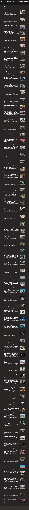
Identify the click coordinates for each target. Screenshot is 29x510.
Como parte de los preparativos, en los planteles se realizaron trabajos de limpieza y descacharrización (11, 33)
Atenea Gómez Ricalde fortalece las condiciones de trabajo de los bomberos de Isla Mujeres (11, 388)
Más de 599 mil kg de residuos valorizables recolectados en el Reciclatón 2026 (11, 26)
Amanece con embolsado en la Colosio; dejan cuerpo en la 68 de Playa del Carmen (11, 375)
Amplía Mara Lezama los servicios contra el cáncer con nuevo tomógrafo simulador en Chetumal (11, 270)
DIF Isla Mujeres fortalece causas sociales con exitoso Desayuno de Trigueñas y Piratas (11, 19)
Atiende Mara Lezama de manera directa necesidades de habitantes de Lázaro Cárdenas (10, 140)
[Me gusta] (4, 23)
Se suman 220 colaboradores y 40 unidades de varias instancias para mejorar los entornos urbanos (10, 417)
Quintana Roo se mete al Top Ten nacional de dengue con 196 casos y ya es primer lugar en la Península (11, 347)
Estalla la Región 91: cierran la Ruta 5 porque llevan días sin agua (11, 409)
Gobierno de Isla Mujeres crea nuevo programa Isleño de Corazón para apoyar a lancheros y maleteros (11, 119)
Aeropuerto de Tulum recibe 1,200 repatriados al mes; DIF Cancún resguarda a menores (11, 78)
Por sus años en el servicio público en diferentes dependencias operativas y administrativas (9, 149)
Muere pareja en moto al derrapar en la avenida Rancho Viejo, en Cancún (10, 65)
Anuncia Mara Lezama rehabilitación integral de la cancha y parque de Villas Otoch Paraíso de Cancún (10, 430)
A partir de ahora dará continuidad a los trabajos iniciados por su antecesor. (11, 177)
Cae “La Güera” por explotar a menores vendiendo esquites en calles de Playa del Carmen (11, 311)
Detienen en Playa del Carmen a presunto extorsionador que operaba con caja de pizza (11, 256)
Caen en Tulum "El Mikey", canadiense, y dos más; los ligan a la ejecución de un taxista (11, 161)
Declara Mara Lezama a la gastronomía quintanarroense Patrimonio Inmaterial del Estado (11, 45)
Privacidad (15, 506)
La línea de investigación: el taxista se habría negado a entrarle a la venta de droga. (10, 163)
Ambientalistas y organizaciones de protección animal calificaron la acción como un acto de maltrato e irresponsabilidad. (10, 335)
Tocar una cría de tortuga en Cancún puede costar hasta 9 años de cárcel (11, 243)
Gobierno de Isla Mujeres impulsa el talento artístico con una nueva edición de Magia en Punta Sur (11, 361)
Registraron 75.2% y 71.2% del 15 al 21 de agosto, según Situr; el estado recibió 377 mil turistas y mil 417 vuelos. (11, 292)
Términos (17, 506)
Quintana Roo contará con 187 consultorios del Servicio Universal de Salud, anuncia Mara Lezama (11, 216)
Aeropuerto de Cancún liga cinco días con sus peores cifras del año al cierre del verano (11, 230)
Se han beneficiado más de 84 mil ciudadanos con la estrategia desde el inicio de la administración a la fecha (10, 453)
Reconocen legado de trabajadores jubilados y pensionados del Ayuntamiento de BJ (11, 147)
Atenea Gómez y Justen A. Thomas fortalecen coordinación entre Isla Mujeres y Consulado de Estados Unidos (11, 437)
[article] (14, 13)
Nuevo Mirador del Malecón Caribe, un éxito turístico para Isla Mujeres (11, 465)
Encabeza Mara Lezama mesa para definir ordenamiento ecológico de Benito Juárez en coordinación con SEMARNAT (11, 354)
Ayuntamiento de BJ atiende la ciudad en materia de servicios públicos (11, 52)
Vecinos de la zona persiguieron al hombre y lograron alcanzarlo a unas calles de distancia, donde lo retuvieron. (11, 501)
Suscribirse (21, 1)
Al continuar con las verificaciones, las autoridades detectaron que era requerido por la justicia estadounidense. (11, 101)
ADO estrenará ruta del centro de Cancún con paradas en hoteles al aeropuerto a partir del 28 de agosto (11, 236)
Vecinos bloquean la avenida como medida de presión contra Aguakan (11, 410)
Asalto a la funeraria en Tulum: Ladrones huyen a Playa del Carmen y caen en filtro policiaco (11, 58)
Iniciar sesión (26, 1)
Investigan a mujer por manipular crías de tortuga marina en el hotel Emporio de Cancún (11, 297)
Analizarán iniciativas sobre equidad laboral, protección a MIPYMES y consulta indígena (11, 208)
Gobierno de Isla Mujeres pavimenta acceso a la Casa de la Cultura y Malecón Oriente (11, 134)
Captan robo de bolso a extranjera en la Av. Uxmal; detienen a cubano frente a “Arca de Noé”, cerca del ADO (11, 422)
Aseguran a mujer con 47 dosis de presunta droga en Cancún (11, 250)
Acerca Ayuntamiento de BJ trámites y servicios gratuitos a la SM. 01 (10, 106)
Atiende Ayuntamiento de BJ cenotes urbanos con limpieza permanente (10, 202)
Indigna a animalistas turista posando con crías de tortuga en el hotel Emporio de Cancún (11, 333)
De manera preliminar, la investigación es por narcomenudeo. (9, 156)
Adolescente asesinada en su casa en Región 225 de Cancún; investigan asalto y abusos (11, 182)
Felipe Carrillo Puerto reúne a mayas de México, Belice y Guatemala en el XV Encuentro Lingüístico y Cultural (10, 91)
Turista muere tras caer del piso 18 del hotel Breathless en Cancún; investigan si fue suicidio (11, 444)
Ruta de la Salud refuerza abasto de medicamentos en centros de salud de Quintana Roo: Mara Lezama (10, 11)
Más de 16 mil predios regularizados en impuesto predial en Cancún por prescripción (10, 340)
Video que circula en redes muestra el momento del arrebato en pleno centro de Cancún (11, 425)
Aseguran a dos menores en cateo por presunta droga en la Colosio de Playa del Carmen (11, 154)
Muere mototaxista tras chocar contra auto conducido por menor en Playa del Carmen (11, 85)
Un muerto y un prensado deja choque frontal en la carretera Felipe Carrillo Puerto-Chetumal (11, 486)
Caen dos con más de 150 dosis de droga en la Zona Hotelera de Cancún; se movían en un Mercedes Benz (11, 472)
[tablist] (8, 9)
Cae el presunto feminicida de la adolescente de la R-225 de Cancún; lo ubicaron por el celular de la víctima (11, 168)
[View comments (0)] (8, 23)
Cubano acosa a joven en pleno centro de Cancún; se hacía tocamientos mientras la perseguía (11, 479)
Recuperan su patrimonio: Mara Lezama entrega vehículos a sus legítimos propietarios (10, 458)
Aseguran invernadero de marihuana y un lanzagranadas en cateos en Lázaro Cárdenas (11, 493)
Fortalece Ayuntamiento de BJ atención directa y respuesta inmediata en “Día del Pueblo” (11, 451)
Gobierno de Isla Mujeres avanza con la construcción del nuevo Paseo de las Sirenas (11, 277)
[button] (4, 4)
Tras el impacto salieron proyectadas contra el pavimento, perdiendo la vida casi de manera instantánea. (11, 67)
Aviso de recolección (20, 506)
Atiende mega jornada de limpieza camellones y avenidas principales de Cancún (10, 415)
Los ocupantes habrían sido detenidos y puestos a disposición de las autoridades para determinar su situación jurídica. (11, 60)
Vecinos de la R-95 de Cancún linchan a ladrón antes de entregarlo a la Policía (10, 500)
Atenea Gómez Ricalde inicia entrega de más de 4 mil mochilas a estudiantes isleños (11, 38)
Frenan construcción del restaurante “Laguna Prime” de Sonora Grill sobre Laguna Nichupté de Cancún (10, 195)
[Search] (16, 1)
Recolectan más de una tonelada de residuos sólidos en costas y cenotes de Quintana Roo (11, 188)
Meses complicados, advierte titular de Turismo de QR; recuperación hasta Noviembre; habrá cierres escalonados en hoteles (10, 127)
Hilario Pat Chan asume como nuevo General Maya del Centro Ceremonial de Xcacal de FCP (11, 175)
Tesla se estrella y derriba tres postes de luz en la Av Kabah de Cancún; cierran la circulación (11, 262)
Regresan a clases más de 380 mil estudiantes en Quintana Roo (9, 32)
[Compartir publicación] (18, 1)
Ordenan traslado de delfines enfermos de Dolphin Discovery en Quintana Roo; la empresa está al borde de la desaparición (11, 325)
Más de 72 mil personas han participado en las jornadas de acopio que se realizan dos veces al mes (11, 27)
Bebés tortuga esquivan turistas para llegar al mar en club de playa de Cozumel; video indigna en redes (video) (11, 283)
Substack (11, 509)
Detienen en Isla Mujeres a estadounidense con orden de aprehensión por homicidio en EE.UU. (11, 99)
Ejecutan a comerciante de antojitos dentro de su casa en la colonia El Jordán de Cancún (11, 318)
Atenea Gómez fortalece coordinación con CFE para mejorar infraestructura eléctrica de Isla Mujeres (11, 223)
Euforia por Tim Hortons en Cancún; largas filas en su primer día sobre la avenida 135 (11, 71)
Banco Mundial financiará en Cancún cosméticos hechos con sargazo (10, 304)
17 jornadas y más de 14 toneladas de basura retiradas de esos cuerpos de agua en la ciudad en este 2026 (11, 203)
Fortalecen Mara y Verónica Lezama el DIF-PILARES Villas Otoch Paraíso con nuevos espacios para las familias (11, 381)
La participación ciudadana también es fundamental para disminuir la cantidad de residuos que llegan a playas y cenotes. (11, 190)
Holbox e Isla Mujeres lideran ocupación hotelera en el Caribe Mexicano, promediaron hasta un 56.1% (11, 290)
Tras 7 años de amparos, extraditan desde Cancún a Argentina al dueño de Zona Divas (11, 368)
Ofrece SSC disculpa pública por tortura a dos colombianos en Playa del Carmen (11, 402)
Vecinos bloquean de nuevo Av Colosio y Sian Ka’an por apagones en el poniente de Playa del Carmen (11, 395)
